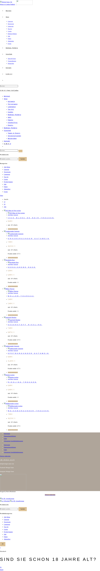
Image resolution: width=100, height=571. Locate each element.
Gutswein (11, 101)
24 (4, 204)
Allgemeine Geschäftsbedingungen (13, 441)
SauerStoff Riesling (25, 324)
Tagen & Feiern (14, 133)
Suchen (23, 159)
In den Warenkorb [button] (13, 229)
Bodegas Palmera (14, 115)
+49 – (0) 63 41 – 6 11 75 (7, 460)
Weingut (7, 96)
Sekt (9, 117)
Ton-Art (11, 109)
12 (4, 202)
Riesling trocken (22, 382)
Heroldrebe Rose (22, 267)
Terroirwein (12, 104)
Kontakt (7, 141)
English (7, 501)
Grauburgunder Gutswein (29, 238)
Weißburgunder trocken (28, 411)
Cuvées (10, 112)
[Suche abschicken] (20, 151)
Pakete (10, 120)
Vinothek (7, 131)
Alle (5, 207)
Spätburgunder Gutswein (28, 353)
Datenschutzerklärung (10, 436)
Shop (5, 99)
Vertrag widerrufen (50, 495)
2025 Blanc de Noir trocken (31, 218)
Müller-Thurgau (21, 296)
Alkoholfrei (12, 123)
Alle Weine (7, 167)
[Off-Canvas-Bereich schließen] (2, 544)
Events (10, 125)
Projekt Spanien (8, 182)
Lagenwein (12, 107)
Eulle (5, 438)
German (12, 498)
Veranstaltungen (14, 136)
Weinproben (12, 138)
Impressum (7, 433)
